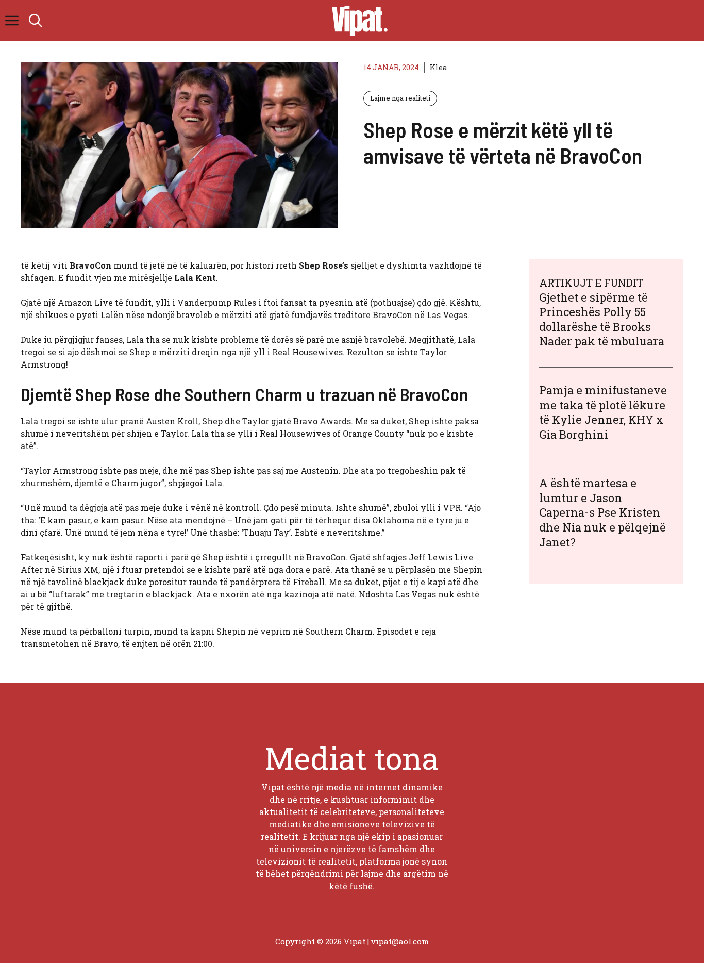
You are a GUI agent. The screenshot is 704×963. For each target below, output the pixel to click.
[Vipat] (357, 20)
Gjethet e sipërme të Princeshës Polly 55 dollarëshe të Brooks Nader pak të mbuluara (601, 319)
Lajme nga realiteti (400, 98)
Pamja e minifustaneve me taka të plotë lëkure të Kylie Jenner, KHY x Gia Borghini (603, 412)
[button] (35, 20)
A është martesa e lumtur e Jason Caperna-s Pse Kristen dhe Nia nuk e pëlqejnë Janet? (602, 513)
